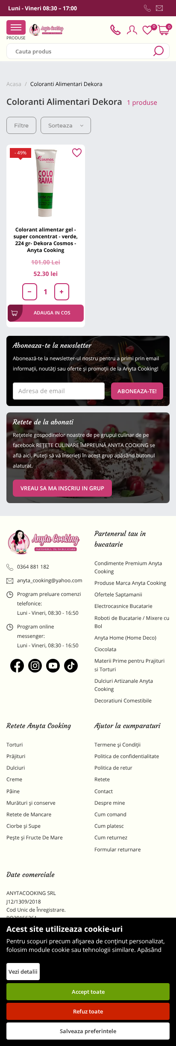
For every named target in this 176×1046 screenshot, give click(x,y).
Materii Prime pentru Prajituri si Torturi (129, 665)
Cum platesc (109, 826)
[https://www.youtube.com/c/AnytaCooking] (53, 666)
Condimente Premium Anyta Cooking (128, 567)
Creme (14, 779)
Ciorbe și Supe (23, 826)
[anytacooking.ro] (44, 542)
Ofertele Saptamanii (118, 594)
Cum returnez (110, 837)
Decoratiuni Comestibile (123, 700)
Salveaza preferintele (88, 1031)
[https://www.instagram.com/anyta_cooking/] (35, 666)
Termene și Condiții (117, 744)
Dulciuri (15, 767)
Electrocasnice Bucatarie (123, 606)
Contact (103, 791)
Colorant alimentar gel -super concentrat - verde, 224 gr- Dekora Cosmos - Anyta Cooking (46, 240)
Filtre (21, 125)
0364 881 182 (33, 566)
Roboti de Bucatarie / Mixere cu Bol (131, 622)
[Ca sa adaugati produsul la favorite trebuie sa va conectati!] (77, 153)
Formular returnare (117, 849)
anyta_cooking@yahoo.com (49, 580)
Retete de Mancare (28, 814)
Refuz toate (88, 1011)
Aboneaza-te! (137, 391)
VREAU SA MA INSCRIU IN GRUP (62, 488)
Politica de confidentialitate (126, 756)
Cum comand (110, 814)
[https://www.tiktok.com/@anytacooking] (71, 666)
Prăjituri (15, 756)
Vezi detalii (23, 971)
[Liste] (147, 30)
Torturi (14, 744)
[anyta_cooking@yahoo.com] (159, 8)
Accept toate (88, 992)
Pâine (13, 791)
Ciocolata (105, 649)
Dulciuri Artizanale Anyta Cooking (123, 685)
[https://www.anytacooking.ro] (47, 30)
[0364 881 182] (147, 8)
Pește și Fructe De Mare (34, 837)
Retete (102, 779)
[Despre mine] (168, 10)
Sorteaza (60, 125)
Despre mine (109, 802)
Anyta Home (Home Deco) (125, 637)
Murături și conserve (31, 802)
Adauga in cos (52, 313)
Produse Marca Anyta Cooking (130, 583)
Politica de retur (113, 767)
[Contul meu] (132, 30)
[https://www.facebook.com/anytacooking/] (17, 666)
